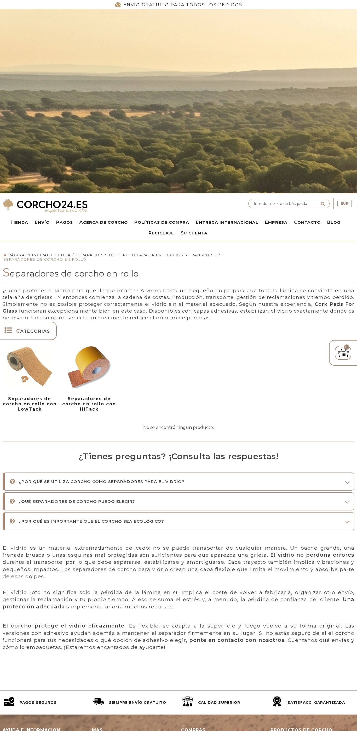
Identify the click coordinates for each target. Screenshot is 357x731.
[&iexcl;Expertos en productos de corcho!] (89, 205)
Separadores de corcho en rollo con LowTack (30, 404)
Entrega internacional (227, 222)
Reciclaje (161, 232)
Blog (334, 222)
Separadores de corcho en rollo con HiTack (89, 404)
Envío (42, 222)
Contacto (307, 222)
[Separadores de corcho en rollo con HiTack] (89, 366)
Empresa (276, 222)
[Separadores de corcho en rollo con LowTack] (29, 366)
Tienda (19, 222)
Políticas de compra (161, 222)
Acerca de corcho (103, 222)
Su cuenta (194, 232)
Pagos (64, 222)
